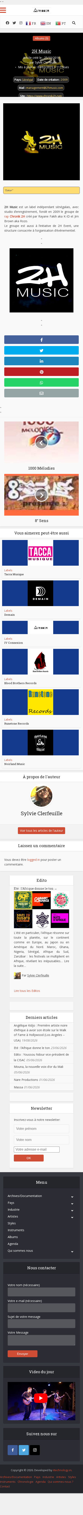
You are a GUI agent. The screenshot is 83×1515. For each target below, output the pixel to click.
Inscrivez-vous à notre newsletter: (37, 1120)
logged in (33, 860)
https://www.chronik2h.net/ (44, 96)
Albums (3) (41, 38)
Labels (8, 570)
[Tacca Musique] (40, 553)
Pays (11, 1203)
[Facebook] (13, 1450)
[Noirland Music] (40, 742)
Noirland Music (14, 764)
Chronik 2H (17, 216)
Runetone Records (16, 723)
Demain (9, 615)
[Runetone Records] (40, 702)
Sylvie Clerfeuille (46, 62)
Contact (5, 1486)
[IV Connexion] (40, 627)
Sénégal (27, 79)
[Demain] (40, 593)
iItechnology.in (62, 1470)
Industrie (14, 1209)
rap (6, 216)
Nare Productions (26, 1080)
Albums (13, 1237)
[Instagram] (35, 1450)
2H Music (41, 51)
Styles (12, 1223)
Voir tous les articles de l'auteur (41, 831)
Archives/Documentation (25, 1196)
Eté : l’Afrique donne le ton (35, 888)
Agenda (13, 1244)
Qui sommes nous (20, 1251)
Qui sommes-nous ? (60, 1482)
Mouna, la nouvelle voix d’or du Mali (38, 1067)
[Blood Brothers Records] (40, 662)
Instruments (16, 1230)
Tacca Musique (14, 574)
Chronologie (25, 1482)
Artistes (13, 1216)
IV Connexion (13, 643)
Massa (18, 1087)
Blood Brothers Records (20, 683)
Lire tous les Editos (27, 991)
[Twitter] (24, 1450)
